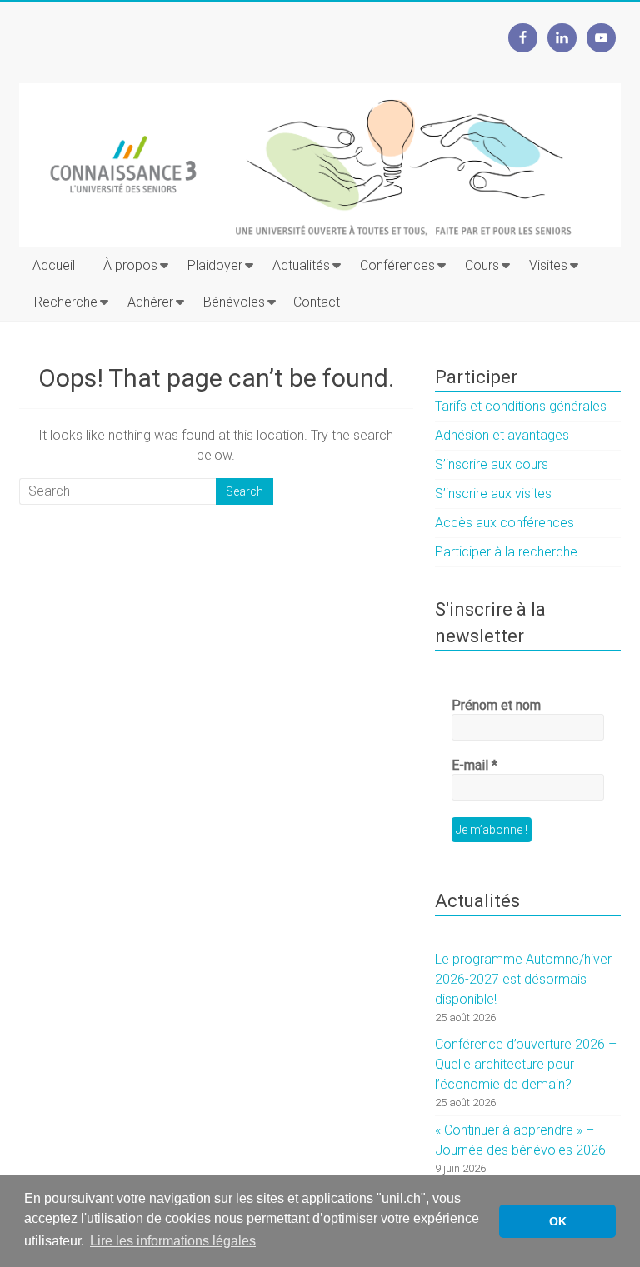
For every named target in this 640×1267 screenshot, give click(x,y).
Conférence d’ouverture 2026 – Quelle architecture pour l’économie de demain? (526, 1064)
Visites (548, 265)
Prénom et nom (496, 705)
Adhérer (150, 302)
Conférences (397, 265)
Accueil (53, 265)
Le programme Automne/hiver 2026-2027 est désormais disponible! (523, 979)
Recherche (66, 302)
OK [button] (558, 1221)
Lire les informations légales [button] (173, 1241)
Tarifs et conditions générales (521, 406)
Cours (482, 265)
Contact (316, 302)
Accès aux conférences (504, 523)
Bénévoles (234, 302)
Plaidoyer (215, 265)
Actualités (301, 265)
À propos (130, 265)
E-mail (475, 765)
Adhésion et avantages (502, 435)
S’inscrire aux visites (493, 493)
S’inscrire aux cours (491, 464)
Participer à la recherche (506, 552)
